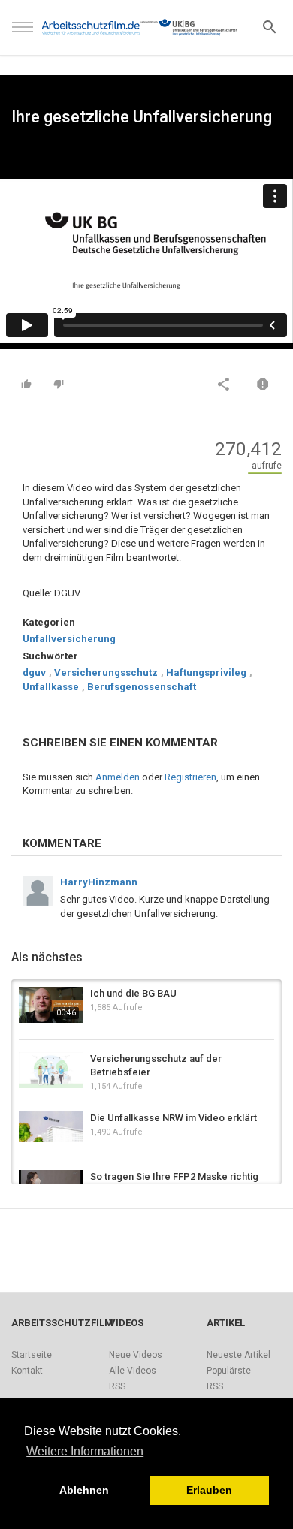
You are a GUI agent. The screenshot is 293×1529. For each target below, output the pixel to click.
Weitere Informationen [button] (84, 1451)
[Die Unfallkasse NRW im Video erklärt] (51, 1126)
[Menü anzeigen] (22, 33)
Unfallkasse (51, 686)
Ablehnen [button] (84, 1490)
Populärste (229, 1370)
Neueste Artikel (238, 1355)
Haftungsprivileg (206, 672)
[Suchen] (270, 26)
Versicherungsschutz (106, 672)
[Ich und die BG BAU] (51, 1005)
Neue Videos (135, 1355)
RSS (117, 1386)
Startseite (31, 1355)
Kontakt (27, 1370)
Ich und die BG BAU (133, 993)
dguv (34, 672)
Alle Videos (132, 1370)
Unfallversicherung (69, 638)
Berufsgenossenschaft (141, 686)
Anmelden (117, 777)
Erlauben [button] (209, 1490)
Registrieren (190, 777)
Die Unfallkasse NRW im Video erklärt (173, 1117)
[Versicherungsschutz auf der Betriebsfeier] (51, 1070)
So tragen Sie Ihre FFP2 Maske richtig (174, 1176)
